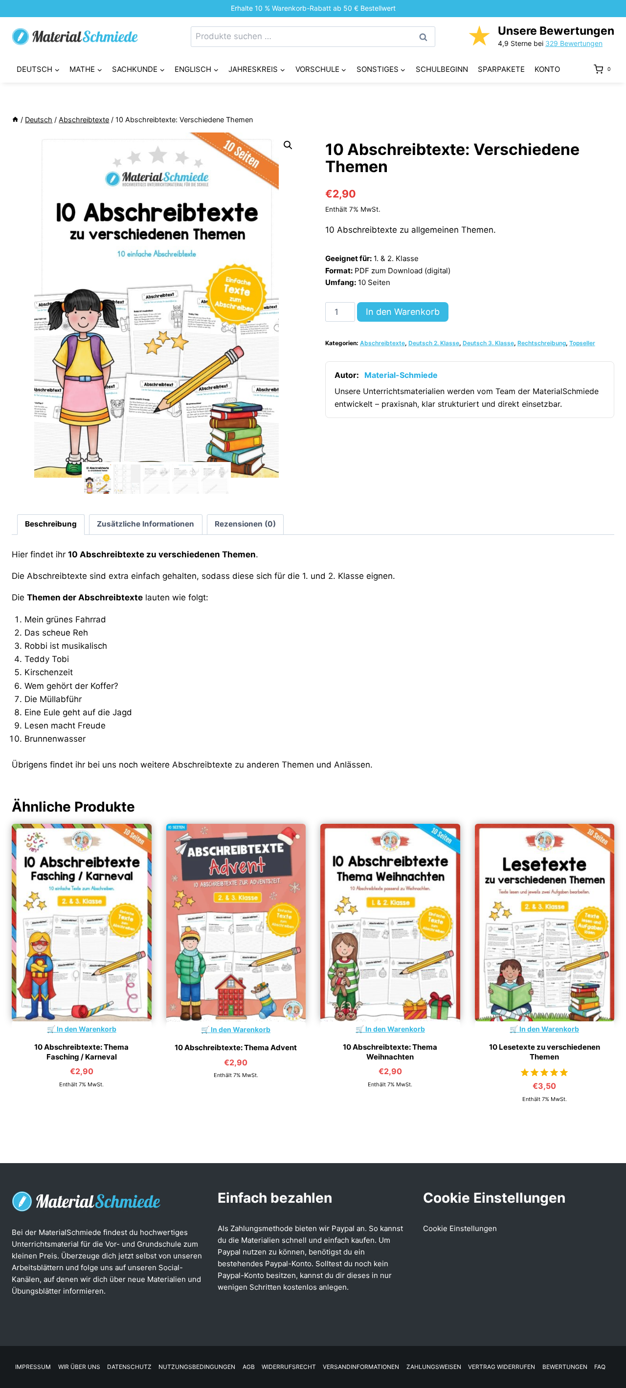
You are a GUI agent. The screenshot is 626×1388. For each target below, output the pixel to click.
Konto (547, 69)
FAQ (599, 1366)
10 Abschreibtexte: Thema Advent (236, 1047)
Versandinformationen (361, 1366)
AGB (249, 1366)
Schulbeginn (442, 69)
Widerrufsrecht (289, 1366)
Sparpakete (501, 69)
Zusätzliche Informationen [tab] (145, 524)
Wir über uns (79, 1366)
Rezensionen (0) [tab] (245, 524)
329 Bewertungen (574, 43)
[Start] (15, 119)
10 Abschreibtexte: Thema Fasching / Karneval (81, 1051)
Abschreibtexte (382, 343)
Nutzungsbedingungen (196, 1366)
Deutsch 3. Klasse (488, 343)
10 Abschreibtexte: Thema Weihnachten (390, 1051)
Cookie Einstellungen (460, 1228)
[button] (288, 145)
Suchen (426, 37)
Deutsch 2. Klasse (433, 343)
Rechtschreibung (541, 343)
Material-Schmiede (401, 375)
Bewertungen (564, 1366)
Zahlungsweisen (433, 1366)
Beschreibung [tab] (51, 524)
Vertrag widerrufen (501, 1366)
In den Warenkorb (403, 312)
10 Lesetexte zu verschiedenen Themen (544, 1051)
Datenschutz (129, 1366)
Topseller (582, 343)
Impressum (33, 1366)
